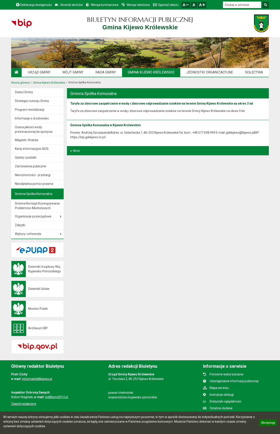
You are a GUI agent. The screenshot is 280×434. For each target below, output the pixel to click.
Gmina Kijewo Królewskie (49, 82)
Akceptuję (268, 423)
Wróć (76, 150)
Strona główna (20, 82)
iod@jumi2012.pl (57, 397)
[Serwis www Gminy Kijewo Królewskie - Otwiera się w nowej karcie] (261, 23)
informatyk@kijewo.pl (37, 379)
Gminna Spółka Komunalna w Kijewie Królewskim (105, 125)
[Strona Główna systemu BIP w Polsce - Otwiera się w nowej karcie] (21, 23)
